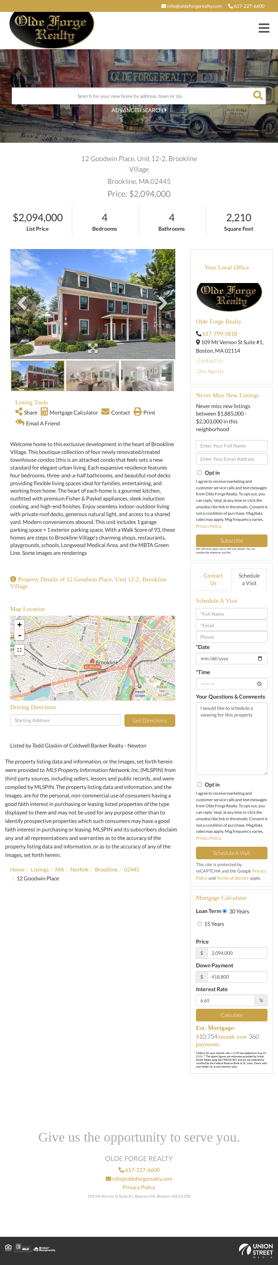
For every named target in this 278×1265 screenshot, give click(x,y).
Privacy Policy (208, 526)
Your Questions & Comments (230, 696)
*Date (203, 647)
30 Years (238, 911)
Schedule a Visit (249, 579)
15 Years (213, 923)
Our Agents (210, 371)
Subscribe (231, 540)
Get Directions (150, 720)
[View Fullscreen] (19, 650)
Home (17, 869)
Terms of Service (233, 878)
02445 (131, 869)
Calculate (232, 1015)
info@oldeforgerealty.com (194, 6)
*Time (203, 672)
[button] (257, 95)
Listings (40, 869)
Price (202, 941)
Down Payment (214, 965)
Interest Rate (212, 989)
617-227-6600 (248, 6)
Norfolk (79, 869)
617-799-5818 (219, 333)
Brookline (106, 869)
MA (59, 869)
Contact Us (210, 360)
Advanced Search (137, 110)
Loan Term (208, 911)
